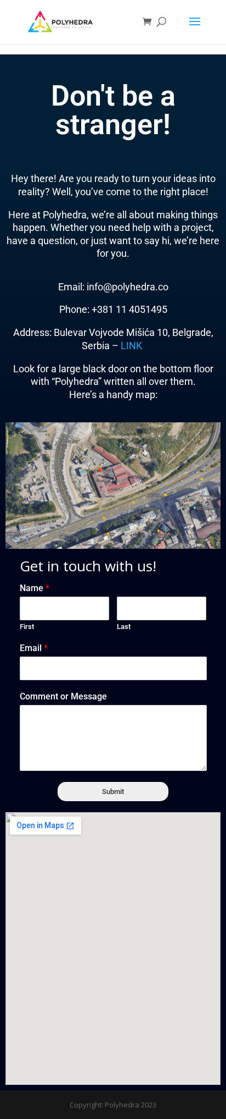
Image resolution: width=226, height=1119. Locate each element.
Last (124, 626)
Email (34, 648)
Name (34, 588)
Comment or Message (63, 696)
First (27, 626)
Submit (113, 791)
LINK (132, 345)
